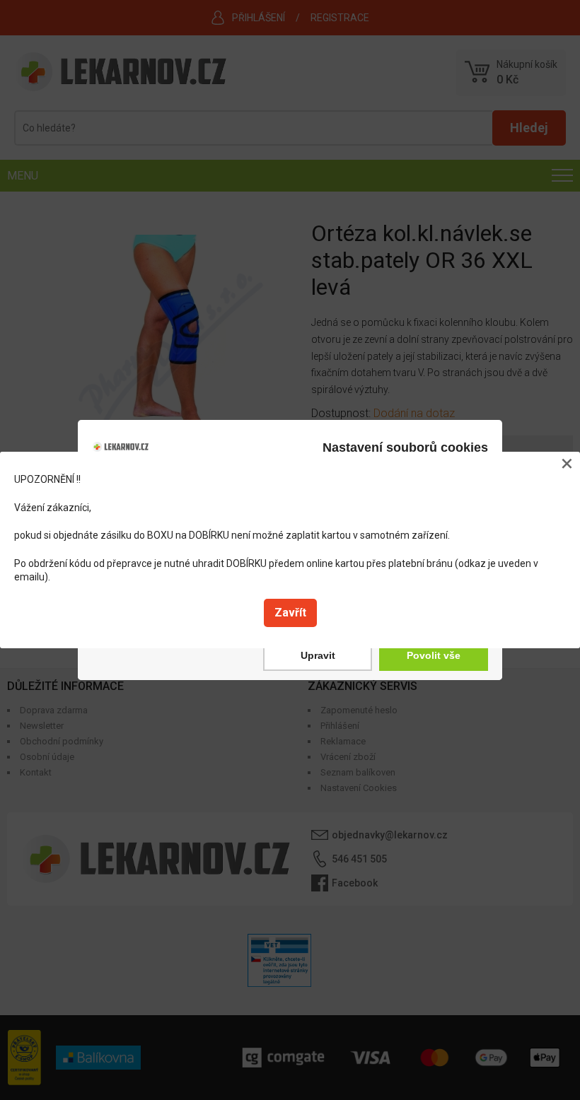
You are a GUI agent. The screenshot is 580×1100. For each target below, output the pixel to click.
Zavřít (290, 612)
